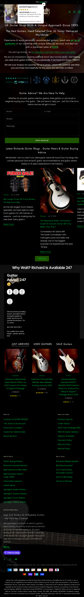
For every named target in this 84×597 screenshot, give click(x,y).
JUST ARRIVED (20, 344)
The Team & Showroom (15, 423)
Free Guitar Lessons (13, 481)
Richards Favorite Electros (15, 465)
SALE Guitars (64, 344)
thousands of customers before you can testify (53, 52)
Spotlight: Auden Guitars (15, 489)
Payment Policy (65, 440)
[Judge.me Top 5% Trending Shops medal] (74, 79)
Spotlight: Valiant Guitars (15, 502)
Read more (9, 224)
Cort (78, 194)
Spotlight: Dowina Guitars (15, 493)
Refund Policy (64, 448)
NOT (38, 2)
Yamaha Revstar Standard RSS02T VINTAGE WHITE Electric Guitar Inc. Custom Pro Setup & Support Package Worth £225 (68, 387)
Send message (42, 140)
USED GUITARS (43, 344)
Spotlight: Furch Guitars (14, 498)
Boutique (43, 216)
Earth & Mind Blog (64, 477)
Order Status (64, 423)
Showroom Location (13, 427)
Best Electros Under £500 (15, 469)
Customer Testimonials (14, 432)
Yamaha (68, 376)
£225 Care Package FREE (69, 427)
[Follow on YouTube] (16, 559)
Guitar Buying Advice (13, 461)
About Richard (10, 436)
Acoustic (6, 195)
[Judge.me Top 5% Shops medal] (64, 79)
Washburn (15, 376)
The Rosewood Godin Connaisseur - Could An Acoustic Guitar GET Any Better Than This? (56, 223)
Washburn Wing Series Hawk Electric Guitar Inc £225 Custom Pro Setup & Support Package (15, 384)
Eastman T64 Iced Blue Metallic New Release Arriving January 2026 (42, 382)
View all (42, 258)
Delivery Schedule (66, 436)
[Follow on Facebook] (5, 559)
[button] (43, 4)
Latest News (9, 485)
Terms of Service (64, 481)
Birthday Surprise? (64, 465)
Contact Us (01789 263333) (16, 419)
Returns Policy (64, 444)
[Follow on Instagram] (10, 559)
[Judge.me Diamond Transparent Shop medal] (36, 79)
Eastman (42, 376)
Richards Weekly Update (67, 461)
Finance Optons (65, 419)
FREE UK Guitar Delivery (68, 432)
